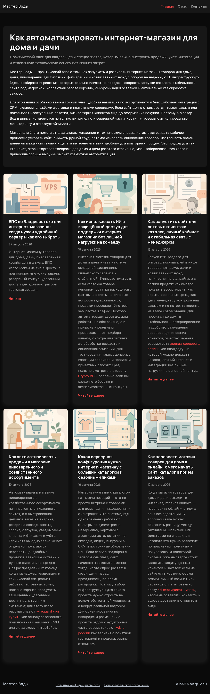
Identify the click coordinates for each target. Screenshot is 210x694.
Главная (167, 6)
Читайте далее (91, 395)
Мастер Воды (15, 6)
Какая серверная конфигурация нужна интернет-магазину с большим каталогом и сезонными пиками (100, 467)
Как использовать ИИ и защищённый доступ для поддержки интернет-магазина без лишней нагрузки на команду (103, 232)
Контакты (199, 6)
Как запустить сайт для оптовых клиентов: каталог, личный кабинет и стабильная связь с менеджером (173, 232)
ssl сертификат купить (176, 590)
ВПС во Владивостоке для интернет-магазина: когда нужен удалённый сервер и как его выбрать (35, 229)
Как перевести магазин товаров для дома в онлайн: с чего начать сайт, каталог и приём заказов (171, 467)
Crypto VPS (87, 376)
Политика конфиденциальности (78, 685)
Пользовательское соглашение (126, 685)
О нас (182, 6)
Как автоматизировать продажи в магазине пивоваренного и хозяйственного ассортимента (32, 467)
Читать (15, 298)
